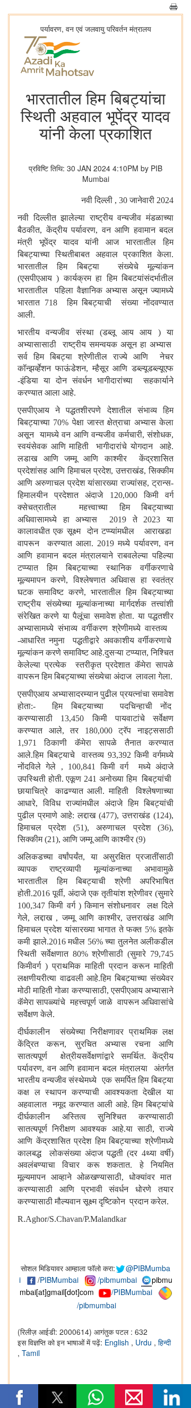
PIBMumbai (59, 1279)
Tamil (31, 1353)
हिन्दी (164, 1342)
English (118, 1342)
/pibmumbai (117, 1279)
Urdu (144, 1342)
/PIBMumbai (131, 1292)
